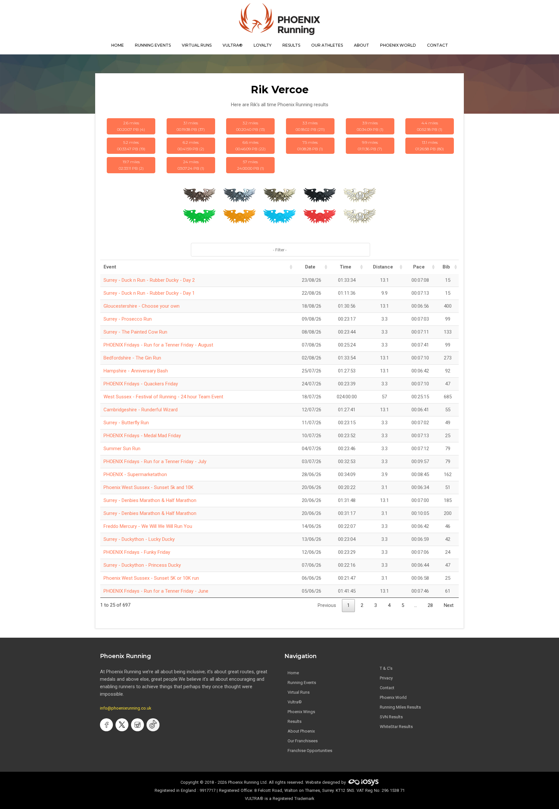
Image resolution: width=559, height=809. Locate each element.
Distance (383, 267)
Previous (327, 605)
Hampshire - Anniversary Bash (136, 371)
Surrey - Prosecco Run (128, 319)
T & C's (386, 668)
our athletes (327, 45)
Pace (419, 267)
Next (449, 605)
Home (293, 672)
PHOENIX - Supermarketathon (135, 474)
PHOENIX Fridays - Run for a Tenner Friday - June (156, 591)
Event (110, 267)
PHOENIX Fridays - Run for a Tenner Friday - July (155, 461)
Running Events (153, 45)
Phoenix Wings (301, 711)
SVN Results (391, 716)
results (291, 45)
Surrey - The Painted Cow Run (135, 332)
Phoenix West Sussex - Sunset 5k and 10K (148, 487)
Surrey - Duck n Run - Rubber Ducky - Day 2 (149, 280)
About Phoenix (301, 731)
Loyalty (262, 45)
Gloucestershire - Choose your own (142, 306)
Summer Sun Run (122, 448)
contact (437, 45)
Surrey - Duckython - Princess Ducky (142, 565)
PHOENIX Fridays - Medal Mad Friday (142, 436)
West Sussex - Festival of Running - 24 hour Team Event (163, 397)
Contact (387, 687)
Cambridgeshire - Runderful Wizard (141, 410)
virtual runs (197, 45)
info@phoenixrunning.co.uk (125, 708)
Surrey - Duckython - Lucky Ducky (139, 539)
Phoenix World (398, 45)
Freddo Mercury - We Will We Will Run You (148, 526)
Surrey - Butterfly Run (126, 423)
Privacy (386, 678)
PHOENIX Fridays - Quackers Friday (141, 384)
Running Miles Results (400, 707)
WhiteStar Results (396, 726)
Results (294, 721)
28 (430, 605)
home (117, 45)
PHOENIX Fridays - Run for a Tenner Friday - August (158, 345)
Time (345, 267)
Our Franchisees (303, 740)
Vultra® (233, 45)
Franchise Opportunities (310, 750)
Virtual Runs (299, 692)
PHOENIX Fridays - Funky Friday (137, 552)
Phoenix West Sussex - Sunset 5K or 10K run (151, 578)
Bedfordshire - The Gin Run (132, 358)
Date (310, 267)
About (361, 45)
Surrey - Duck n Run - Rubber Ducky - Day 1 (149, 293)
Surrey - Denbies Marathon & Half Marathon (150, 500)
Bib (446, 267)
